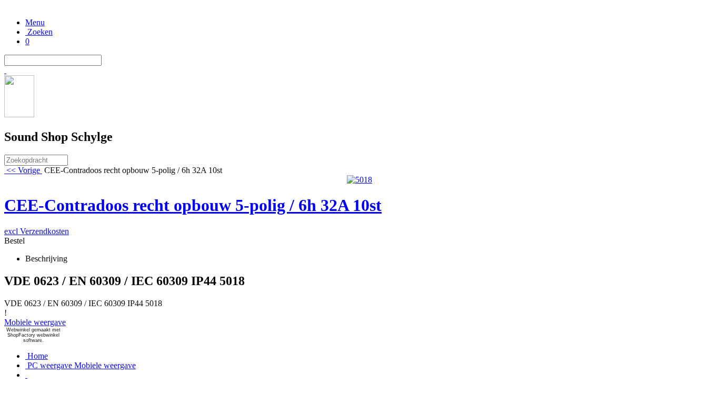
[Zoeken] (5, 70)
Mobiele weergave (35, 322)
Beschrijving (46, 258)
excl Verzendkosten (36, 231)
